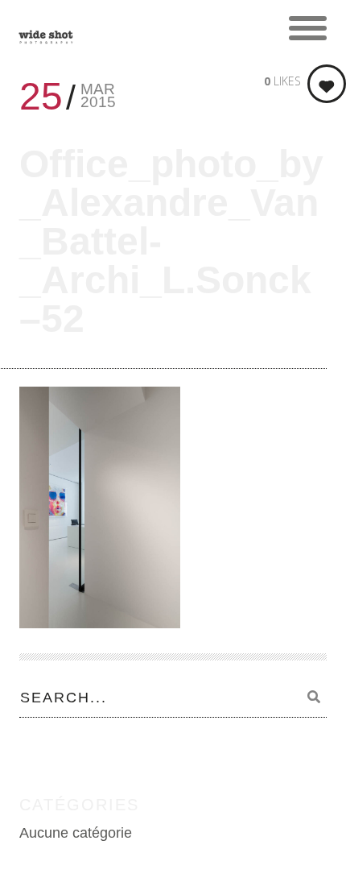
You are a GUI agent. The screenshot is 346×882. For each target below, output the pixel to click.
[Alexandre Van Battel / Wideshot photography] (46, 28)
